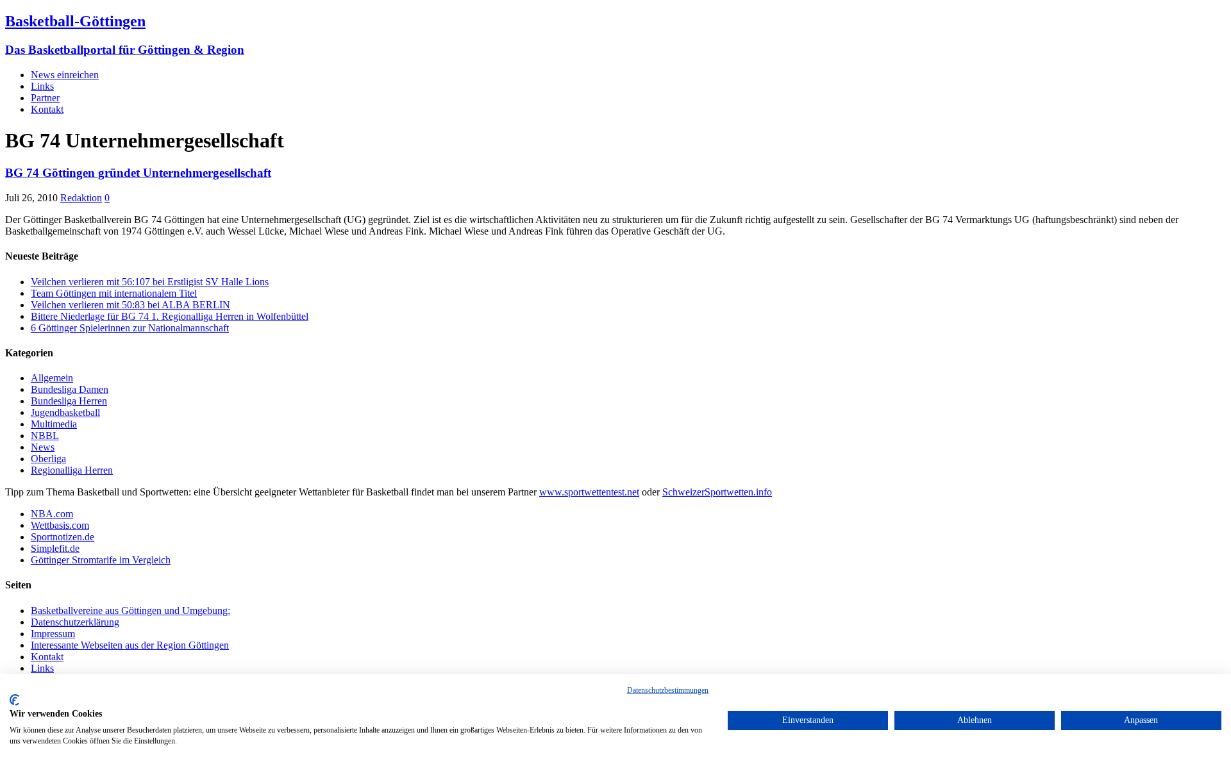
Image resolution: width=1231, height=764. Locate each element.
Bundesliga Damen (69, 389)
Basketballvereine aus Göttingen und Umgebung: (130, 610)
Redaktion (81, 197)
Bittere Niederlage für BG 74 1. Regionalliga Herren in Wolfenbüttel (169, 316)
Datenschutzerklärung (75, 622)
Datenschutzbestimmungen (667, 690)
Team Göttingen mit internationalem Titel (114, 293)
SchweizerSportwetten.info (717, 491)
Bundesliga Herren (69, 400)
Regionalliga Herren (72, 470)
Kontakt (47, 109)
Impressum (53, 633)
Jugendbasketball (65, 412)
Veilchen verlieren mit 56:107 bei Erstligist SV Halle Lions (150, 281)
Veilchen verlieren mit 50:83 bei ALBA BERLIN (130, 304)
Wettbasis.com (60, 525)
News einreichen (65, 74)
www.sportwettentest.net (589, 491)
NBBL (45, 435)
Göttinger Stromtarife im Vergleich (101, 559)
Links (42, 86)
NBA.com (52, 513)
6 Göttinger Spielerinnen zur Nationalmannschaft (130, 327)
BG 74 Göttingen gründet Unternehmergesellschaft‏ (138, 172)
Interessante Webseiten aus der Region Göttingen (130, 645)
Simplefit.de (55, 548)
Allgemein (52, 377)
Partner (45, 97)
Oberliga (48, 458)
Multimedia (54, 424)
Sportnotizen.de (62, 536)
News (42, 447)
